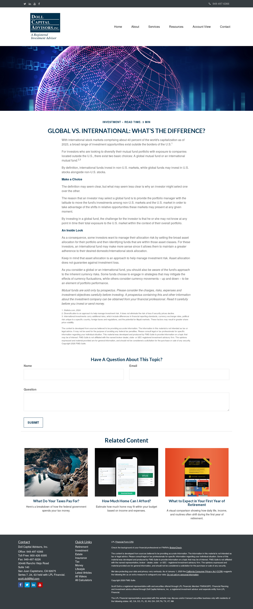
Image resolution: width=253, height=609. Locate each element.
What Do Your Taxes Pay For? (56, 501)
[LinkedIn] (30, 4)
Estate (79, 554)
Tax (77, 561)
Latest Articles (83, 572)
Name (28, 366)
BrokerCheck (176, 547)
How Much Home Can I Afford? (126, 501)
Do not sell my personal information (183, 574)
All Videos (81, 576)
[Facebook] (39, 4)
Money (79, 565)
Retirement (81, 547)
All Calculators (83, 580)
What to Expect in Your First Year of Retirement (197, 503)
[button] (135, 26)
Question (30, 389)
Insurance (81, 558)
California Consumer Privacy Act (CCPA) (204, 571)
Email (133, 366)
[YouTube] (35, 4)
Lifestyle (80, 569)
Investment (81, 550)
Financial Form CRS (124, 541)
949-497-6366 (221, 3)
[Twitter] (25, 4)
